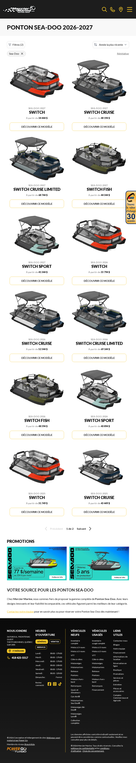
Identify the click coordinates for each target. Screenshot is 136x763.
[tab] (41, 641)
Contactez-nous (120, 640)
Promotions (118, 674)
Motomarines (77, 667)
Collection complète (75, 721)
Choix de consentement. (93, 751)
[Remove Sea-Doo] (22, 54)
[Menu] (129, 9)
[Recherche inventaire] (104, 9)
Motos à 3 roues (78, 647)
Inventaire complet (75, 642)
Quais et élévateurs (75, 691)
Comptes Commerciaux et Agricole (120, 698)
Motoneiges (76, 663)
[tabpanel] (48, 665)
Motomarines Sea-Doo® (77, 701)
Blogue (116, 644)
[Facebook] (49, 684)
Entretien (117, 684)
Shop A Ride (29, 744)
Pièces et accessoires (118, 689)
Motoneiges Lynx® (76, 715)
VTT (72, 655)
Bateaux (74, 671)
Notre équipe (119, 648)
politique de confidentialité (83, 748)
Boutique (117, 670)
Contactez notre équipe (20, 611)
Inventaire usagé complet (98, 642)
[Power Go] (36, 749)
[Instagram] (55, 684)
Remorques (76, 686)
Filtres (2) (17, 44)
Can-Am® (75, 696)
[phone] (112, 9)
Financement (98, 690)
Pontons (74, 675)
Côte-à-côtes (76, 659)
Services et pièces (118, 679)
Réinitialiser (123, 53)
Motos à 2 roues (78, 651)
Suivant (81, 528)
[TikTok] (60, 684)
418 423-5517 (20, 657)
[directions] (121, 9)
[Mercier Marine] (19, 9)
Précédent (56, 528)
